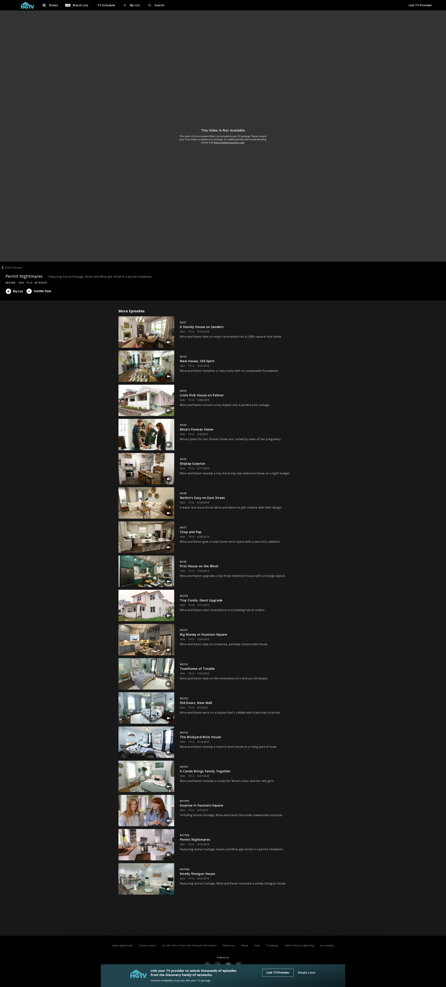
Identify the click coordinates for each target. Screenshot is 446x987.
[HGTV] (29, 5)
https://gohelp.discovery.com (229, 142)
